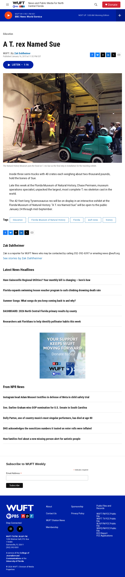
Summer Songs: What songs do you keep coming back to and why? (39, 300)
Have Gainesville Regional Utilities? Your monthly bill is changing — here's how (46, 280)
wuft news (93, 220)
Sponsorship (77, 506)
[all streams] (120, 15)
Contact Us (51, 513)
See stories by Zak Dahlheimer (22, 258)
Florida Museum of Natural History (48, 220)
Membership (52, 527)
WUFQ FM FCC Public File (106, 529)
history (109, 220)
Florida (76, 220)
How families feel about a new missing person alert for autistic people (41, 438)
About (49, 506)
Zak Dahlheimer (22, 53)
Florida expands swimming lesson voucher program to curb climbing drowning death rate (52, 290)
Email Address (14, 473)
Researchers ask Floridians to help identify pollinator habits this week (42, 321)
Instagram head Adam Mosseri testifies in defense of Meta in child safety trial (46, 397)
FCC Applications (104, 536)
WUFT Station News (55, 520)
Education (8, 33)
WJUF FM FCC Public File (106, 524)
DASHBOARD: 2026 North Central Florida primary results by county (40, 311)
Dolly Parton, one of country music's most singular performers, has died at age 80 (47, 418)
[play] (8, 15)
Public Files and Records (103, 507)
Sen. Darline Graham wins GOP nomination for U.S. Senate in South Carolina (45, 407)
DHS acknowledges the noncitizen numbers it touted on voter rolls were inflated (47, 428)
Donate (112, 4)
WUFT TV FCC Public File (106, 520)
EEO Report (101, 533)
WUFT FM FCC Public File (106, 515)
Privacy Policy (77, 513)
